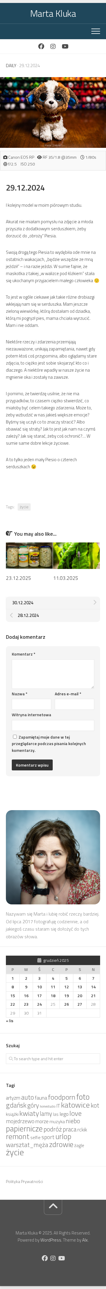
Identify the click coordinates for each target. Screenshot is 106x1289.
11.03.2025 (65, 578)
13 (79, 987)
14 (93, 987)
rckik (82, 1130)
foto (83, 1097)
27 (79, 1004)
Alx (85, 1240)
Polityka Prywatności (24, 1181)
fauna (41, 1098)
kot (95, 1105)
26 (66, 1004)
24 (39, 1004)
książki (12, 1114)
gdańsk (16, 1105)
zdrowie (61, 1144)
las (56, 1114)
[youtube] (65, 46)
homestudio (47, 1106)
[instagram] (53, 46)
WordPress (50, 1240)
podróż (53, 1129)
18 (53, 995)
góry (33, 1105)
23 (26, 1004)
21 (93, 995)
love (75, 1113)
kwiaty (29, 1113)
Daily (11, 65)
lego (64, 1114)
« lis (9, 1020)
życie (24, 507)
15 (12, 995)
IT (58, 1106)
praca (70, 1129)
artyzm (13, 1098)
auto (27, 1097)
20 (79, 995)
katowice (75, 1105)
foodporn (61, 1097)
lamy (46, 1113)
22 (12, 1004)
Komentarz (23, 654)
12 (66, 987)
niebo (73, 1121)
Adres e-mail (68, 694)
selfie (35, 1137)
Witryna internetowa (31, 714)
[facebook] (41, 46)
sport (48, 1137)
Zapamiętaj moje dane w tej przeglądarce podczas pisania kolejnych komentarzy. (49, 743)
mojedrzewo (20, 1121)
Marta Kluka (53, 13)
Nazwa (19, 694)
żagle (79, 1145)
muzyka (57, 1121)
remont (17, 1136)
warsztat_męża (27, 1144)
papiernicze (24, 1128)
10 (39, 987)
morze (42, 1121)
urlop (63, 1136)
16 (26, 995)
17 (39, 995)
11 (53, 987)
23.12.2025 (18, 578)
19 (66, 995)
